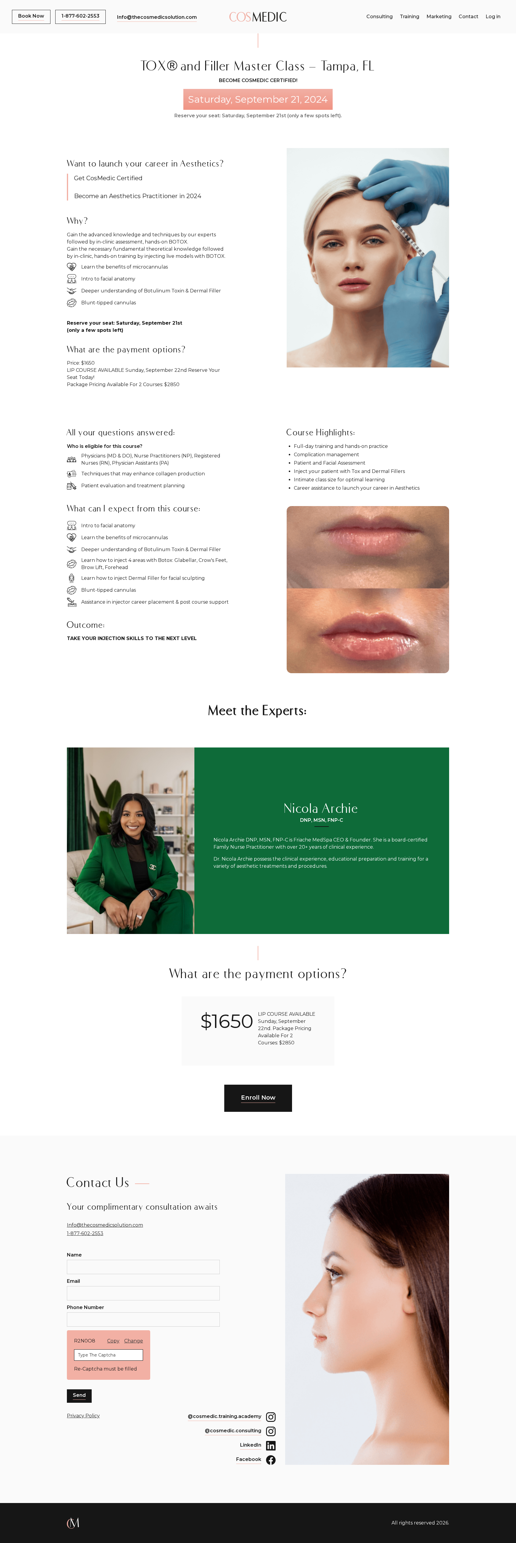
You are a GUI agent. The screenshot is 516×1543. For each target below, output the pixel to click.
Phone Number (85, 1307)
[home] (258, 16)
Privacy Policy (83, 1416)
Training (409, 16)
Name (74, 1255)
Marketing (439, 16)
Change (133, 1341)
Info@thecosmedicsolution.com (105, 1225)
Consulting (379, 16)
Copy (113, 1341)
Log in (493, 16)
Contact (468, 16)
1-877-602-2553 (85, 1233)
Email (73, 1281)
